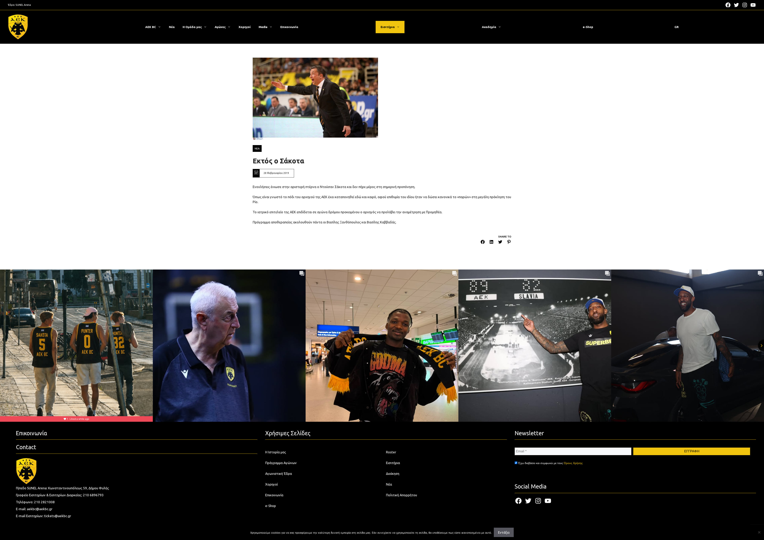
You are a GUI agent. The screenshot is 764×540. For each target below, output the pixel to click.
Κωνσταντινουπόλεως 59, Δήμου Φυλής (78, 488)
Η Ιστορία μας (275, 452)
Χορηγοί (245, 27)
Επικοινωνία (289, 27)
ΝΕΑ (257, 148)
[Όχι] (759, 532)
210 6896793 (93, 495)
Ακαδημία (489, 27)
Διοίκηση (392, 473)
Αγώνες (220, 27)
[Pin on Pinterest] (509, 242)
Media (263, 27)
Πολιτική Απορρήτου (401, 495)
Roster (391, 452)
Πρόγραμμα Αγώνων (281, 463)
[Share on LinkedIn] (491, 242)
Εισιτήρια (388, 27)
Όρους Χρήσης (573, 463)
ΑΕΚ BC (150, 27)
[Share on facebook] (482, 242)
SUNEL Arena (23, 4)
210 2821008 (44, 502)
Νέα (172, 27)
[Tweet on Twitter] (500, 242)
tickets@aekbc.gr (57, 516)
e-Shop (588, 27)
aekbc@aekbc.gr (39, 509)
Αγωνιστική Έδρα (278, 473)
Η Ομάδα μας (192, 27)
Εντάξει (504, 532)
